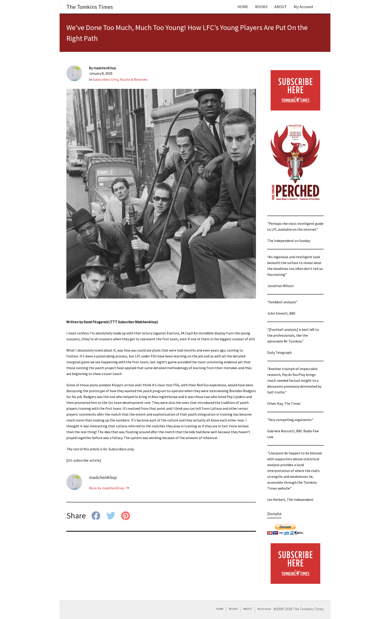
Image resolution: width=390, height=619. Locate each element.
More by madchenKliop (107, 488)
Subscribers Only (105, 79)
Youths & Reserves (134, 79)
